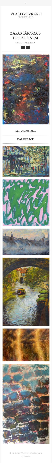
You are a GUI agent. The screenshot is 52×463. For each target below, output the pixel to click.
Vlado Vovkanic (26, 14)
